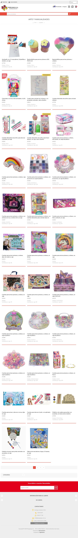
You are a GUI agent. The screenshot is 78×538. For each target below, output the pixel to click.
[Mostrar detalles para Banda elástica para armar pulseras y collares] (64, 46)
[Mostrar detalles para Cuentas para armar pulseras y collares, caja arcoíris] (14, 164)
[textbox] (37, 14)
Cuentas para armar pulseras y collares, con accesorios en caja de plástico (39, 177)
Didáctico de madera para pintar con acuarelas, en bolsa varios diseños (62, 413)
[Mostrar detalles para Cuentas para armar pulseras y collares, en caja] (64, 242)
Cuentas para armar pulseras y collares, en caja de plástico (13, 334)
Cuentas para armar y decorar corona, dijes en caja (13, 413)
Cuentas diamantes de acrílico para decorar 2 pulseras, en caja (13, 138)
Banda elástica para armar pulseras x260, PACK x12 (38, 60)
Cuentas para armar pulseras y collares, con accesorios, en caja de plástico (64, 177)
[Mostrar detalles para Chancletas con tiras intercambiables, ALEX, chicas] (14, 85)
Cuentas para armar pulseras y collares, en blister (38, 256)
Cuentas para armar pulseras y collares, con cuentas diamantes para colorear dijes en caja (39, 217)
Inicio (35, 22)
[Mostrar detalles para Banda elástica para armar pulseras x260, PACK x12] (39, 46)
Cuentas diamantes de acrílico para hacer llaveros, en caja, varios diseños (38, 138)
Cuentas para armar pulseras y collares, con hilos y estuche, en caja (64, 217)
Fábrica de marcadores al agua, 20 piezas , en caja (38, 452)
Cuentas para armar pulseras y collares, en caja (63, 256)
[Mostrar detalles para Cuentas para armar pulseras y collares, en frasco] (64, 360)
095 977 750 (72, 7)
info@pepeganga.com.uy (40, 518)
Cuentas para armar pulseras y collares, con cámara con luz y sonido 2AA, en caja (13, 217)
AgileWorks (42, 532)
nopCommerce (42, 530)
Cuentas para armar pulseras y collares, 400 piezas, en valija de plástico (63, 138)
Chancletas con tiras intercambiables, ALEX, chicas (14, 99)
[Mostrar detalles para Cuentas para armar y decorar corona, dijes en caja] (14, 399)
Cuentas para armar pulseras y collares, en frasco (63, 374)
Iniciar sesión (13, 2)
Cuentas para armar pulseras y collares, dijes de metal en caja (12, 256)
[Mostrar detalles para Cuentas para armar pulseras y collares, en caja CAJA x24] (64, 281)
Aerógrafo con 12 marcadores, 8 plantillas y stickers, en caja (14, 60)
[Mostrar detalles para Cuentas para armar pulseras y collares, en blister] (39, 242)
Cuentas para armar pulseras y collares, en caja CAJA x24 (63, 295)
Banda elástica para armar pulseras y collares (62, 60)
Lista (74, 27)
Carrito (76, 7)
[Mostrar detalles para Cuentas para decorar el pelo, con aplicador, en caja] (39, 399)
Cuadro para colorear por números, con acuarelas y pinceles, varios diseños (37, 99)
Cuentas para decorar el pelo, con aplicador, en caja (39, 413)
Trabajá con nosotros (39, 523)
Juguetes (41, 22)
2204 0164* (40, 512)
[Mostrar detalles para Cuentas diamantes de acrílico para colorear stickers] (64, 85)
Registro (5, 2)
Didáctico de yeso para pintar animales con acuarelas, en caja (13, 452)
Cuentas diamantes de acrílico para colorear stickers (64, 99)
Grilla (71, 27)
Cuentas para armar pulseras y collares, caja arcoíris (14, 177)
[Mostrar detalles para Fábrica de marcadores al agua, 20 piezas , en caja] (39, 438)
